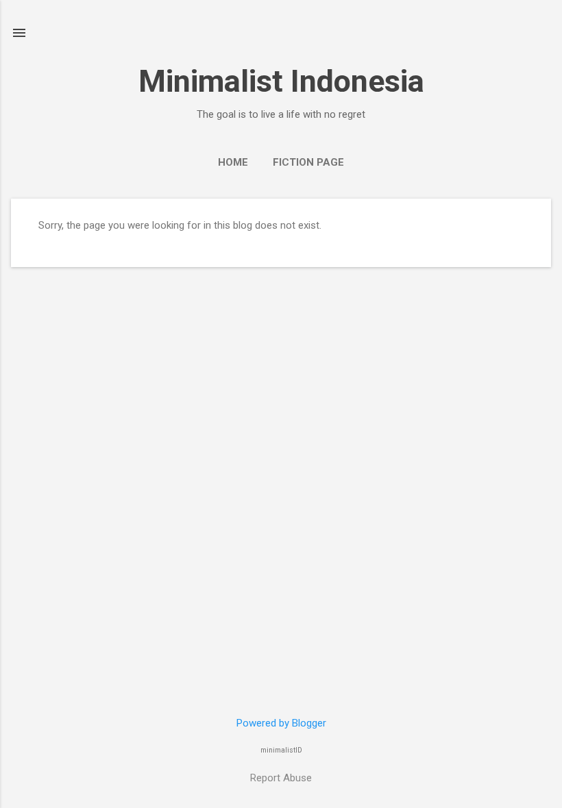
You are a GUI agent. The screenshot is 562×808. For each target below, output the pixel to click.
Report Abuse (281, 778)
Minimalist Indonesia (281, 81)
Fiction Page (308, 162)
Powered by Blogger (281, 723)
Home (233, 162)
